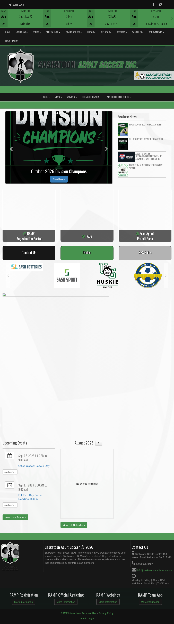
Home (7, 32)
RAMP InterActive (70, 613)
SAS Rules (137, 32)
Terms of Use (89, 613)
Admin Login (87, 618)
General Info (52, 32)
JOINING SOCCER (72, 32)
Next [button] (172, 18)
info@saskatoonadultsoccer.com (154, 570)
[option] (22, 18)
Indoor (90, 32)
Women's (71, 97)
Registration (11, 40)
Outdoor (105, 32)
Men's (57, 97)
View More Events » (15, 517)
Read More (59, 179)
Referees (121, 32)
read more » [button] (10, 471)
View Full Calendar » (74, 525)
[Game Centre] (21, 21)
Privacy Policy (106, 613)
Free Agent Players (91, 97)
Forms (36, 32)
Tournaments (155, 32)
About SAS (20, 32)
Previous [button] (2, 18)
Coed (45, 97)
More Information (23, 602)
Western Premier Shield (118, 97)
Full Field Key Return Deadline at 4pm (30, 497)
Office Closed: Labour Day (34, 466)
